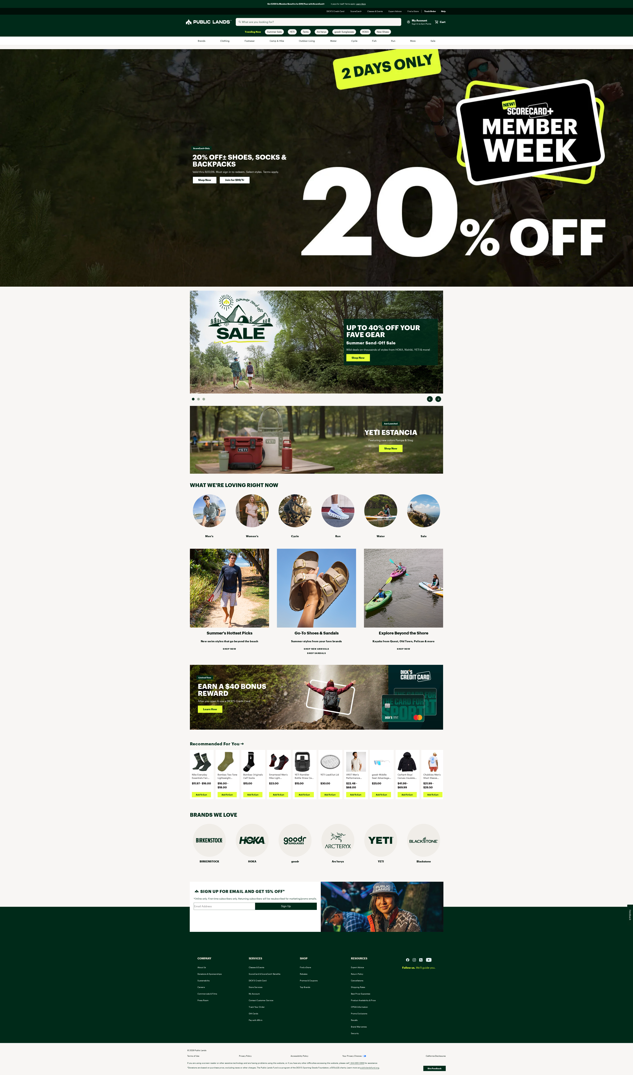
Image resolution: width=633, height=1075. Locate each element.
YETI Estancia (390, 432)
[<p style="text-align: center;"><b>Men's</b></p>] (209, 526)
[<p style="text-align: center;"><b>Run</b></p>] (337, 526)
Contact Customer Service (261, 1000)
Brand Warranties (359, 1027)
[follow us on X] (422, 959)
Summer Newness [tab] (203, 399)
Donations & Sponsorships (209, 974)
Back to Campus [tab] (198, 399)
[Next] (438, 399)
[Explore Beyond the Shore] (403, 626)
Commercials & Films (207, 994)
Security (355, 1033)
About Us (201, 967)
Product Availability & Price (363, 1000)
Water (333, 40)
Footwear (250, 40)
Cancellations (357, 980)
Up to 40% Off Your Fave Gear (383, 330)
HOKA (252, 861)
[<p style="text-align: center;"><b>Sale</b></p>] (423, 526)
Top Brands (305, 987)
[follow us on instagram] (415, 959)
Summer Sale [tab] (193, 399)
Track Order (430, 11)
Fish (374, 40)
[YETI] (380, 855)
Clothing (225, 40)
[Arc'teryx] (337, 855)
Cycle (354, 40)
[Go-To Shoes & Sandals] (316, 626)
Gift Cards (253, 1013)
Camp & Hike (277, 40)
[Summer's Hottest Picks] (229, 626)
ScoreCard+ (356, 11)
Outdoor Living (307, 40)
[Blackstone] (423, 855)
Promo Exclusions (359, 1013)
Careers (201, 987)
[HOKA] (252, 855)
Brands (202, 40)
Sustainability (203, 980)
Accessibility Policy (299, 1056)
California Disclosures (436, 1056)
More (413, 40)
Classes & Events (375, 11)
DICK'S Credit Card (336, 11)
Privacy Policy (245, 1056)
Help (443, 11)
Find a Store (413, 11)
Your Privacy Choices (352, 1056)
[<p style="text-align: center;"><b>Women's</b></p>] (252, 526)
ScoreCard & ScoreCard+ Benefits (264, 974)
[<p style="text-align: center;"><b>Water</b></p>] (380, 526)
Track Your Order (257, 1007)
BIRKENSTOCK (209, 861)
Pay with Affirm (255, 1020)
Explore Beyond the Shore (403, 633)
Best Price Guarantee (360, 994)
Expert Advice (395, 11)
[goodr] (295, 855)
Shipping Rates (358, 987)
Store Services (255, 987)
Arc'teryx (338, 861)
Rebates (303, 974)
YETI (381, 861)
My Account (254, 994)
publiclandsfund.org (369, 1067)
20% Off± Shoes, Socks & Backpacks (239, 160)
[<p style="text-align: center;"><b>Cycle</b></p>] (295, 526)
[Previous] (430, 399)
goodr (295, 861)
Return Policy (357, 974)
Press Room (203, 1000)
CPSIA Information (359, 1007)
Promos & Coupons (309, 980)
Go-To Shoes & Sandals (317, 633)
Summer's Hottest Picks (229, 633)
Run (393, 40)
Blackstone (424, 861)
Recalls (354, 1020)
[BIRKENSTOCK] (209, 855)
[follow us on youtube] (428, 959)
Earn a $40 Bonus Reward (232, 689)
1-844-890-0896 (356, 1063)
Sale (433, 40)
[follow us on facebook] (409, 959)
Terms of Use (193, 1056)
